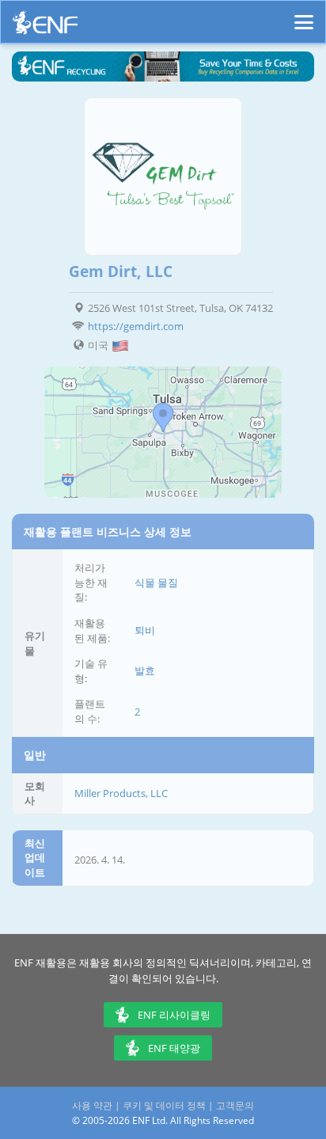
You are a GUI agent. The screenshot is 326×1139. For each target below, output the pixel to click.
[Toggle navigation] (303, 15)
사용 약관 (92, 1105)
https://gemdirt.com (136, 326)
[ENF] (45, 26)
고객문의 (235, 1105)
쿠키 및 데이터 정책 (164, 1105)
